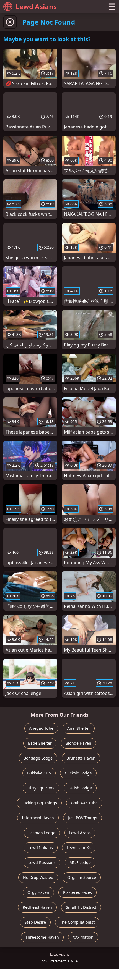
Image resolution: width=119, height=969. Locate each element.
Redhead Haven (37, 907)
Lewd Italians (40, 847)
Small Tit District (81, 907)
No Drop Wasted (38, 877)
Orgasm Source (81, 877)
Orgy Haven (38, 892)
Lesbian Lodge (42, 832)
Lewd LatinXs (79, 847)
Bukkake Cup (39, 773)
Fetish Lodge (80, 788)
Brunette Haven (80, 758)
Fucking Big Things (39, 802)
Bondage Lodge (38, 758)
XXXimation (83, 937)
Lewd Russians (42, 862)
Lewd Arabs (80, 832)
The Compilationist (77, 922)
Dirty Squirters (41, 788)
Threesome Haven (42, 937)
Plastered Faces (77, 892)
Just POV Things (82, 817)
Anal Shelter (78, 728)
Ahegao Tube (41, 728)
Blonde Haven (78, 743)
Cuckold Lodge (78, 773)
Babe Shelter (40, 743)
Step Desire (35, 922)
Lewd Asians (36, 6)
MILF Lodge (80, 862)
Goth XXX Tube (84, 802)
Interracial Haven (38, 817)
